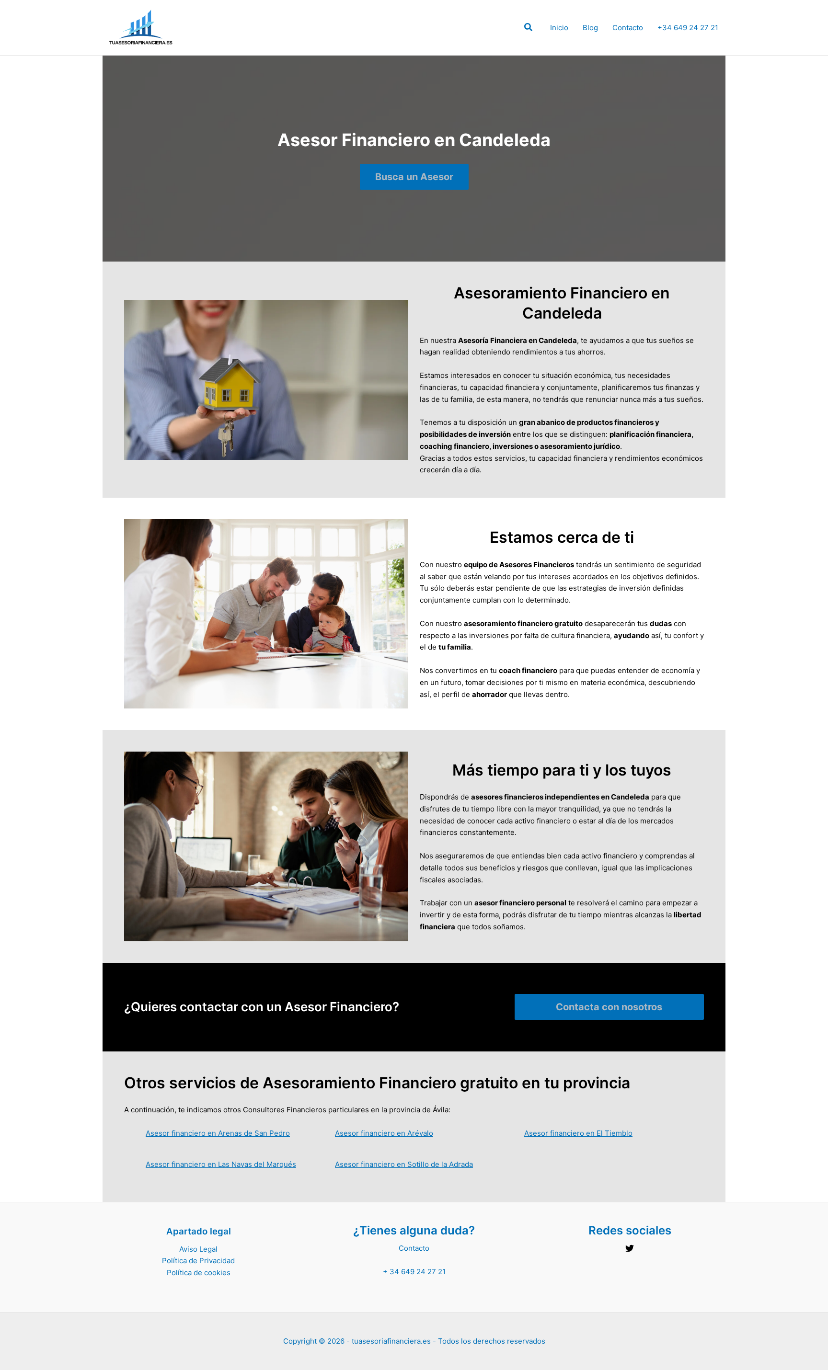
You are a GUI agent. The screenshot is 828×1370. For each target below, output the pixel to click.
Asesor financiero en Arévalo (384, 1133)
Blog (590, 27)
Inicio (559, 27)
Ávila (440, 1109)
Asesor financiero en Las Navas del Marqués (221, 1164)
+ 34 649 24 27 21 (414, 1271)
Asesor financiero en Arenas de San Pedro (218, 1133)
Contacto (627, 27)
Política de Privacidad (198, 1260)
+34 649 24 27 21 (687, 27)
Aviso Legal (198, 1249)
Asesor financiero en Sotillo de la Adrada (404, 1164)
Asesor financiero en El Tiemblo (578, 1133)
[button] (528, 28)
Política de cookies (198, 1272)
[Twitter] (629, 1248)
